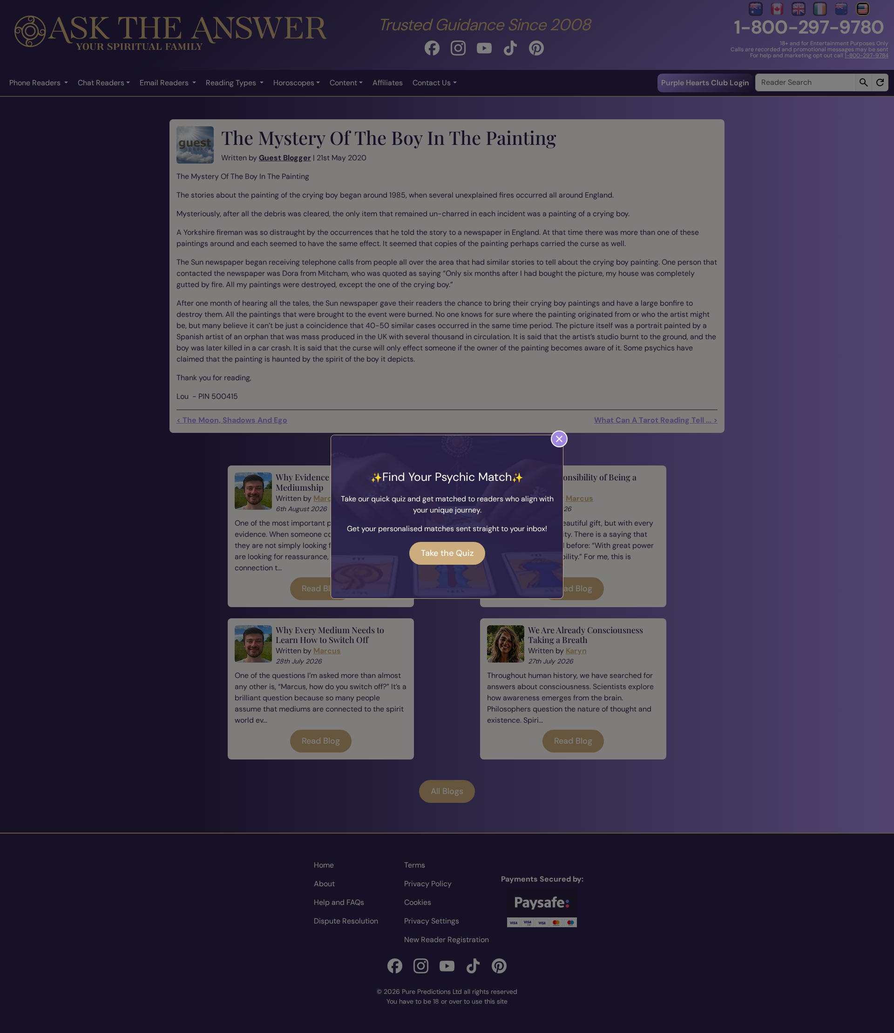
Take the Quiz (447, 553)
